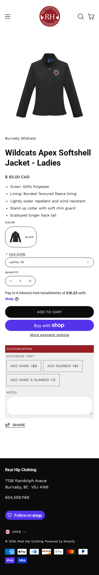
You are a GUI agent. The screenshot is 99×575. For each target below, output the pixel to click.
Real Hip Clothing (30, 541)
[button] (80, 16)
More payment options (49, 335)
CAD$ (16, 531)
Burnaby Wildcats (20, 138)
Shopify (68, 541)
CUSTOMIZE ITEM (21, 356)
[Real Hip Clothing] (49, 16)
